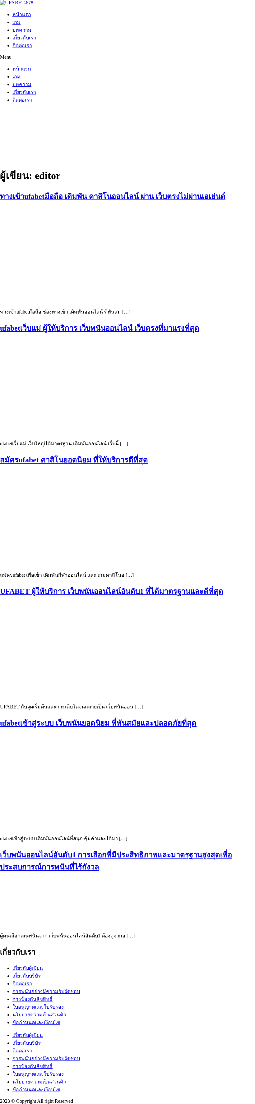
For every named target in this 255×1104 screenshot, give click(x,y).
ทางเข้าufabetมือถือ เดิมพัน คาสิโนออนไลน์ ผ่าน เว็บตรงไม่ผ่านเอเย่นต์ (112, 196)
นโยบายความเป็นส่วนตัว (39, 1014)
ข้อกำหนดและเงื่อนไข (36, 1022)
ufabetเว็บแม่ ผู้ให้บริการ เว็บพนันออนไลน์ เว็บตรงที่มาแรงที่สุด (99, 328)
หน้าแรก (21, 14)
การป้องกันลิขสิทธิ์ (32, 999)
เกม (16, 22)
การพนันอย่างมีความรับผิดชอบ (46, 991)
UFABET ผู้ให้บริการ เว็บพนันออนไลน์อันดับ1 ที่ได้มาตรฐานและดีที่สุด (111, 591)
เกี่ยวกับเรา (24, 37)
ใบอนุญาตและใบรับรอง (38, 1007)
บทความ (21, 30)
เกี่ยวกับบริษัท (27, 975)
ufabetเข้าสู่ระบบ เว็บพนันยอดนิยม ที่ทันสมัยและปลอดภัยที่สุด (98, 723)
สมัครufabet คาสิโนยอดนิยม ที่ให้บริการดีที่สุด (74, 460)
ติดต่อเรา (22, 45)
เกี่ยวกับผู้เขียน (27, 968)
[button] (127, 57)
